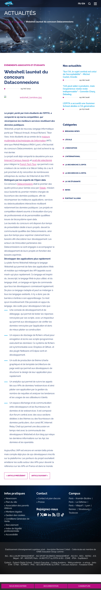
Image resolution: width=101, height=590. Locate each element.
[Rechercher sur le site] (89, 3)
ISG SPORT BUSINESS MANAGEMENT (52, 556)
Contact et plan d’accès (49, 498)
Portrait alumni (73, 198)
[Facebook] (38, 514)
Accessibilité (12, 534)
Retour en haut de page (92, 576)
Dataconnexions (25, 184)
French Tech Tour (28, 164)
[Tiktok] (62, 514)
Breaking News (72, 131)
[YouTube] (45, 514)
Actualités (18, 21)
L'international (72, 156)
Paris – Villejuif (76, 505)
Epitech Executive (41, 563)
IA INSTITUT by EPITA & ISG (51, 558)
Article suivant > (39, 476)
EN (83, 3)
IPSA (74, 558)
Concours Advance (69, 565)
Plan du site (11, 502)
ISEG (81, 556)
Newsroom (11, 498)
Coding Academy (58, 563)
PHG (32, 565)
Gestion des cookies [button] (15, 515)
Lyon (87, 505)
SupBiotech (83, 558)
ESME (67, 558)
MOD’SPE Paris (31, 558)
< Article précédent (15, 476)
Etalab (43, 188)
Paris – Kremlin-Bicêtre (80, 498)
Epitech (7, 563)
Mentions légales (14, 511)
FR (79, 3)
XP (22, 558)
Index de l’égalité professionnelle (13, 529)
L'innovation (71, 148)
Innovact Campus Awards (16, 160)
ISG (6, 556)
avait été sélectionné (42, 160)
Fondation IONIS (86, 565)
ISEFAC (88, 556)
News (67, 190)
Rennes (72, 509)
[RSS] (53, 514)
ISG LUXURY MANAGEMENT (22, 556)
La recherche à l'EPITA (75, 165)
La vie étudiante (72, 181)
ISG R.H (74, 556)
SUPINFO (25, 565)
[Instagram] (58, 514)
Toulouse (73, 513)
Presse (41, 502)
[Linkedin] (49, 514)
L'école (68, 140)
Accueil (7, 21)
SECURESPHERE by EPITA (47, 565)
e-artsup (86, 563)
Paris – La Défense (78, 502)
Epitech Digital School (22, 563)
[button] (95, 3)
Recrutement (12, 525)
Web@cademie (74, 563)
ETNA (16, 565)
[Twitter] (41, 514)
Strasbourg (84, 509)
